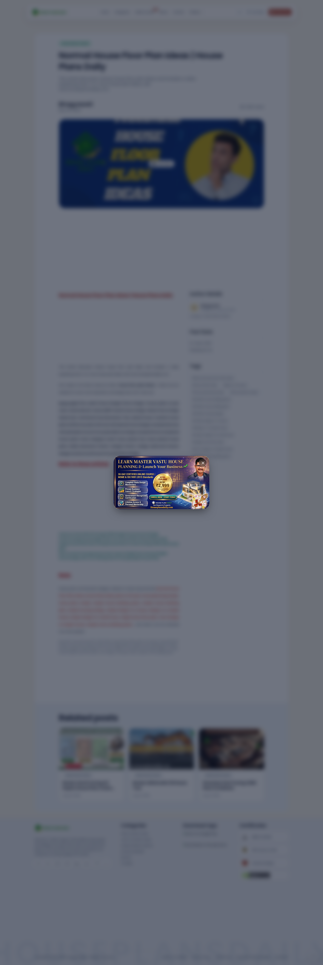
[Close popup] (202, 462)
